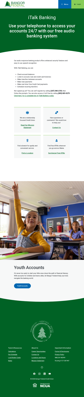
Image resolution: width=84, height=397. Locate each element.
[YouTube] (50, 373)
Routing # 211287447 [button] (62, 361)
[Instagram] (39, 373)
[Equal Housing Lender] (35, 385)
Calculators (12, 351)
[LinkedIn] (45, 373)
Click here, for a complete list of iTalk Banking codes (34, 96)
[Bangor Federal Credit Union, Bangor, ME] (18, 4)
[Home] (41, 331)
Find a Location (27, 153)
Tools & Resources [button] (15, 348)
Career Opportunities (38, 351)
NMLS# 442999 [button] (60, 358)
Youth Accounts (22, 286)
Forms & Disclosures (62, 351)
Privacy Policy (59, 354)
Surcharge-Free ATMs (56, 153)
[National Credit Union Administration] (45, 385)
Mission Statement (38, 361)
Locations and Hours (39, 358)
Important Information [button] (63, 348)
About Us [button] (35, 348)
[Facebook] (34, 373)
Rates (10, 361)
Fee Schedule (12, 354)
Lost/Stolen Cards (14, 358)
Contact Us (56, 128)
